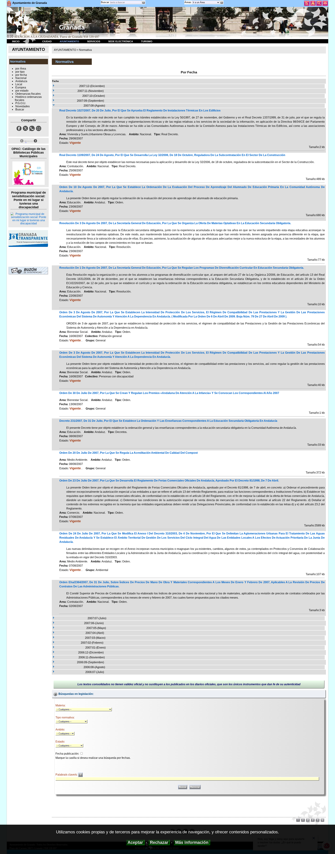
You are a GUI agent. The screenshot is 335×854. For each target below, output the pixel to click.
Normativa (85, 49)
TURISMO (146, 41)
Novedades (22, 106)
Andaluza (21, 81)
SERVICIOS (93, 41)
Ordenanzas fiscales (28, 93)
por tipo (20, 71)
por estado (21, 90)
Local (18, 84)
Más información (192, 842)
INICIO (16, 41)
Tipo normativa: (65, 717)
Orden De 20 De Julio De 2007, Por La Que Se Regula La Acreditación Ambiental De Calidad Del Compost (128, 452)
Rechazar (159, 842)
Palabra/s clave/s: (66, 774)
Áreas (188, 2)
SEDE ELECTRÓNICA (120, 41)
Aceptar (135, 842)
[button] (221, 2)
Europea (20, 87)
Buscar (105, 2)
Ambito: (60, 729)
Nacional (21, 78)
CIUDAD (47, 41)
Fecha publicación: (67, 753)
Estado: (60, 741)
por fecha (21, 74)
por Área (20, 68)
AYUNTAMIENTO (69, 41)
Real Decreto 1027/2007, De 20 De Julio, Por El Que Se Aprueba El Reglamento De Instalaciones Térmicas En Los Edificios (140, 110)
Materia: (60, 705)
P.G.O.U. (20, 103)
